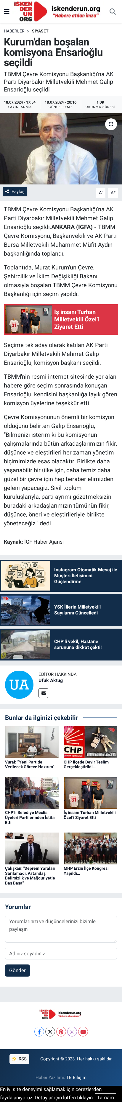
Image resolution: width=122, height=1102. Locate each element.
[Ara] (112, 12)
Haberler (14, 31)
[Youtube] (83, 1031)
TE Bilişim (76, 1077)
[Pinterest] (61, 1031)
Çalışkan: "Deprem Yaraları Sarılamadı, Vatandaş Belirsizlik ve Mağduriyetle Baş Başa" (30, 875)
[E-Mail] (43, 693)
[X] (50, 1031)
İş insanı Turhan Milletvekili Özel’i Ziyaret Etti (90, 815)
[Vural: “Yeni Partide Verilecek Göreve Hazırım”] (32, 742)
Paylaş (18, 191)
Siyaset (40, 31)
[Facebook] (39, 1031)
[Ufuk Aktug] (19, 684)
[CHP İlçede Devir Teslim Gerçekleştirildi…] (90, 742)
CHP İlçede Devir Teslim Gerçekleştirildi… (86, 764)
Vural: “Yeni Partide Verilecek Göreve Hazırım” (29, 764)
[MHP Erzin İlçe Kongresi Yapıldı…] (90, 848)
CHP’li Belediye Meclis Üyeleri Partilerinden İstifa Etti (30, 817)
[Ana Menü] (6, 11)
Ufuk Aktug (50, 680)
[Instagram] (72, 1031)
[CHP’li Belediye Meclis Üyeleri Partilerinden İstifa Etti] (32, 792)
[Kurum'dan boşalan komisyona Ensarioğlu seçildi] (61, 148)
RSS (22, 1059)
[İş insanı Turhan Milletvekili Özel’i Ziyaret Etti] (90, 792)
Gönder (17, 970)
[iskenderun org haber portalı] (58, 11)
